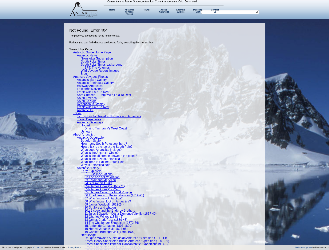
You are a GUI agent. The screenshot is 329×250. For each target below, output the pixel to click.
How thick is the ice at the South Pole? (107, 146)
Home (112, 10)
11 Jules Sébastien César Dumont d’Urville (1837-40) (121, 213)
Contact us (38, 247)
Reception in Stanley (91, 104)
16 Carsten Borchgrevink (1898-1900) (110, 231)
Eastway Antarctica (90, 85)
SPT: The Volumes (97, 67)
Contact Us (215, 11)
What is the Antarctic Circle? (100, 152)
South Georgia (87, 101)
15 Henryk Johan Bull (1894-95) (106, 228)
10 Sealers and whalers (101, 207)
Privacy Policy (74, 247)
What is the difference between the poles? (109, 155)
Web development (303, 247)
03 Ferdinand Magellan (100, 180)
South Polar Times (93, 61)
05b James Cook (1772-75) (103, 189)
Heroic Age (88, 235)
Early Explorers (91, 171)
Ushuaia (86, 131)
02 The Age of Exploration (102, 177)
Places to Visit (197, 11)
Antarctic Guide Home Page (92, 52)
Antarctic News (87, 55)
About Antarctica (164, 11)
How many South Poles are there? (104, 143)
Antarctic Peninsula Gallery (95, 82)
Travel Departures (89, 119)
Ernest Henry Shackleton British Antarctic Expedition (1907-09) (127, 241)
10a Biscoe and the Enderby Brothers (110, 210)
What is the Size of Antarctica (100, 158)
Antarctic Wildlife (180, 11)
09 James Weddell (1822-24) (104, 204)
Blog (84, 73)
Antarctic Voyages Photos (129, 12)
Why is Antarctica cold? (96, 165)
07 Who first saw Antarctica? (104, 198)
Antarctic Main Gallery (92, 79)
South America (87, 98)
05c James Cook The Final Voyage (108, 192)
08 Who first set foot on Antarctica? (108, 201)
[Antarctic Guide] (83, 15)
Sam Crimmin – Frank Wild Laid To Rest (104, 95)
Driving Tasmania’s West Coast (106, 128)
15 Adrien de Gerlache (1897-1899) (108, 225)
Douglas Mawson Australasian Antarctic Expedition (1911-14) (126, 238)
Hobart (85, 125)
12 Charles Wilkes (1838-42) (104, 216)
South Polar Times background (101, 64)
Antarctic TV (85, 110)
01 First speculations (99, 174)
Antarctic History (88, 168)
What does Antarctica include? (101, 149)
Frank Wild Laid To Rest (93, 92)
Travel (146, 10)
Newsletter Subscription (97, 58)
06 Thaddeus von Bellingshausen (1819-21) (114, 195)
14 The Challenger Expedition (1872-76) (112, 222)
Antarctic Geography (91, 137)
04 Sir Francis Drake (98, 183)
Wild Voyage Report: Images (100, 70)
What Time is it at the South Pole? (103, 161)
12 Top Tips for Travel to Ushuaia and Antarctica (109, 116)
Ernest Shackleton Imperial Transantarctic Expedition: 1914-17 (127, 244)
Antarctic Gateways (90, 122)
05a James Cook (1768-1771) (105, 186)
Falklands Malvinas (90, 88)
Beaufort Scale (91, 140)
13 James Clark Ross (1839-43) (106, 219)
